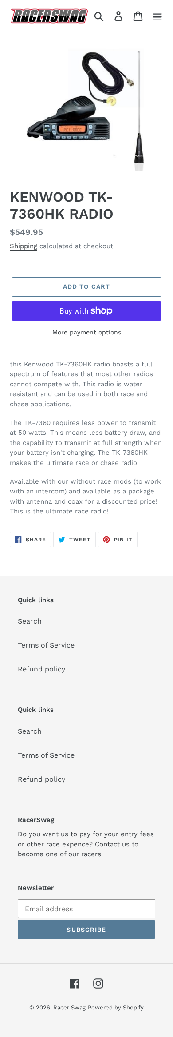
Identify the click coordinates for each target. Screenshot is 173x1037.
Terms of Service (46, 645)
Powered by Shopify (116, 1007)
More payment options (86, 332)
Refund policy (41, 669)
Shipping (23, 246)
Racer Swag (69, 1007)
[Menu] (157, 16)
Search (30, 621)
